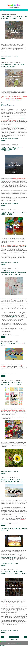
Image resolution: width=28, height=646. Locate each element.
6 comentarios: (15, 471)
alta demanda (12, 316)
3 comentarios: (15, 203)
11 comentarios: (14, 563)
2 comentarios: (15, 56)
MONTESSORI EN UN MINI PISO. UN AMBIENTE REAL (13, 65)
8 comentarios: (15, 630)
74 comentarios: (15, 334)
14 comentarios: (15, 138)
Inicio (14, 636)
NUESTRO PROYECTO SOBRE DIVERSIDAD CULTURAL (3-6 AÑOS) (14, 573)
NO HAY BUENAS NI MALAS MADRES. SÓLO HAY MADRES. (12, 481)
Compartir (3, 58)
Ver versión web (14, 639)
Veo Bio (25, 246)
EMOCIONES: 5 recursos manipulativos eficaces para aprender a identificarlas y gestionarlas (13, 272)
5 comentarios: (15, 373)
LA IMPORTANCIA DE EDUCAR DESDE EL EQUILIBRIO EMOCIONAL (12, 149)
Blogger (18, 643)
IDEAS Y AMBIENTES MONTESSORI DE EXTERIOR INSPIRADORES (14, 17)
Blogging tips (2, 645)
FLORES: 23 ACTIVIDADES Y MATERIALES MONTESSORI (11, 383)
